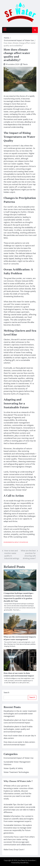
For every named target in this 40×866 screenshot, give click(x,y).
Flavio (25, 64)
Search (6, 692)
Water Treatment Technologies (16, 772)
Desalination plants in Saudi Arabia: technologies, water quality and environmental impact (18, 729)
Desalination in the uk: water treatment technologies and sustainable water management (20, 713)
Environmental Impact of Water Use (16, 542)
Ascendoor (32, 860)
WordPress (24, 863)
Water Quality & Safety (13, 768)
